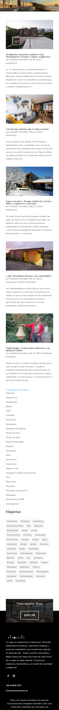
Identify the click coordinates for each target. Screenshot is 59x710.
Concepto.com (42, 707)
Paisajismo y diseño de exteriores (21, 473)
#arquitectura (38, 521)
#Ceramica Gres (13, 535)
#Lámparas (38, 558)
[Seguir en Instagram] (14, 676)
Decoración (11, 419)
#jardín (20, 558)
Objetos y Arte (12, 468)
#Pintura (36, 567)
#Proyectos (11, 572)
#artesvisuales (12, 531)
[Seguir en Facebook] (8, 676)
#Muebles (34, 562)
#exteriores (11, 549)
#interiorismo (41, 553)
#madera (10, 562)
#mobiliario (22, 562)
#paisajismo (11, 567)
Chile (8, 411)
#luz (28, 558)
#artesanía (38, 526)
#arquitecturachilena (15, 526)
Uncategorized (12, 504)
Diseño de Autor (13, 433)
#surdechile (11, 576)
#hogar (22, 549)
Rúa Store (29, 615)
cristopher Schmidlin (18, 59)
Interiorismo (11, 135)
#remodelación (42, 572)
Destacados (11, 424)
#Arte (29, 526)
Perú (8, 477)
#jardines (10, 558)
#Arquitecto (25, 521)
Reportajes (11, 495)
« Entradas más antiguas (17, 390)
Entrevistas (11, 451)
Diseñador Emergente (16, 428)
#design (23, 544)
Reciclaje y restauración (16, 490)
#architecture (12, 521)
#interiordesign (26, 553)
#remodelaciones (26, 572)
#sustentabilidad (26, 576)
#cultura (35, 540)
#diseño (33, 544)
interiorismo (20, 581)
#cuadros (25, 540)
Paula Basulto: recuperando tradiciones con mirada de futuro (28, 349)
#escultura (44, 544)
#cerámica (27, 535)
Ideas (8, 455)
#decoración (12, 544)
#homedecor (33, 549)
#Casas (34, 531)
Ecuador (9, 446)
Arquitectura (11, 63)
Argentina (10, 393)
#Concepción (40, 535)
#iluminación (12, 553)
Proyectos (10, 486)
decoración (40, 576)
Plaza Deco (11, 481)
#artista (25, 531)
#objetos (44, 562)
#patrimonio (24, 567)
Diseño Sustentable (27, 282)
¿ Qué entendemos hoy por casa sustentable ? (29, 276)
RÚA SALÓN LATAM (15, 499)
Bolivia (9, 406)
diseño (9, 581)
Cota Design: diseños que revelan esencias (27, 129)
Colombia (10, 415)
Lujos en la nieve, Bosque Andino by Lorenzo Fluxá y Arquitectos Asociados (28, 202)
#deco (44, 540)
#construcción (12, 540)
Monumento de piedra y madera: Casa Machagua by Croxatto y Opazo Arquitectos (28, 55)
